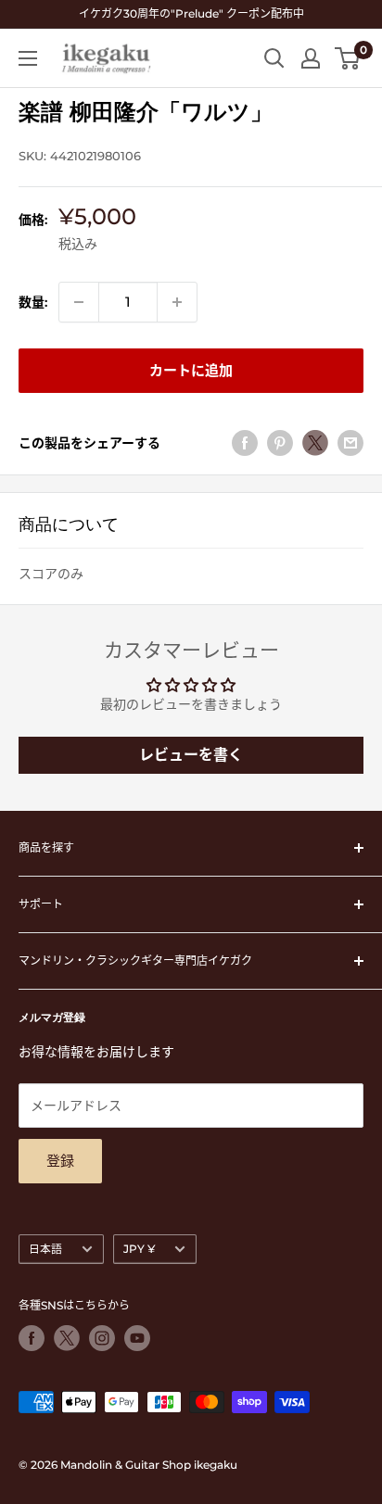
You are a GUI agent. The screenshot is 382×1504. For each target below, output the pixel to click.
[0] (348, 58)
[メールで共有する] (350, 443)
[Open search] (274, 58)
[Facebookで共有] (245, 443)
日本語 (45, 1249)
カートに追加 (191, 370)
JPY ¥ (139, 1249)
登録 (60, 1160)
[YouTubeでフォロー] (137, 1338)
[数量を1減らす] (78, 302)
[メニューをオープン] (28, 58)
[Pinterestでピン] (280, 443)
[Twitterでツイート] (315, 443)
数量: (33, 302)
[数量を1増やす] (177, 302)
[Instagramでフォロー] (102, 1338)
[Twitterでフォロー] (67, 1338)
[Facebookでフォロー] (32, 1338)
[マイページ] (310, 58)
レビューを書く (191, 755)
